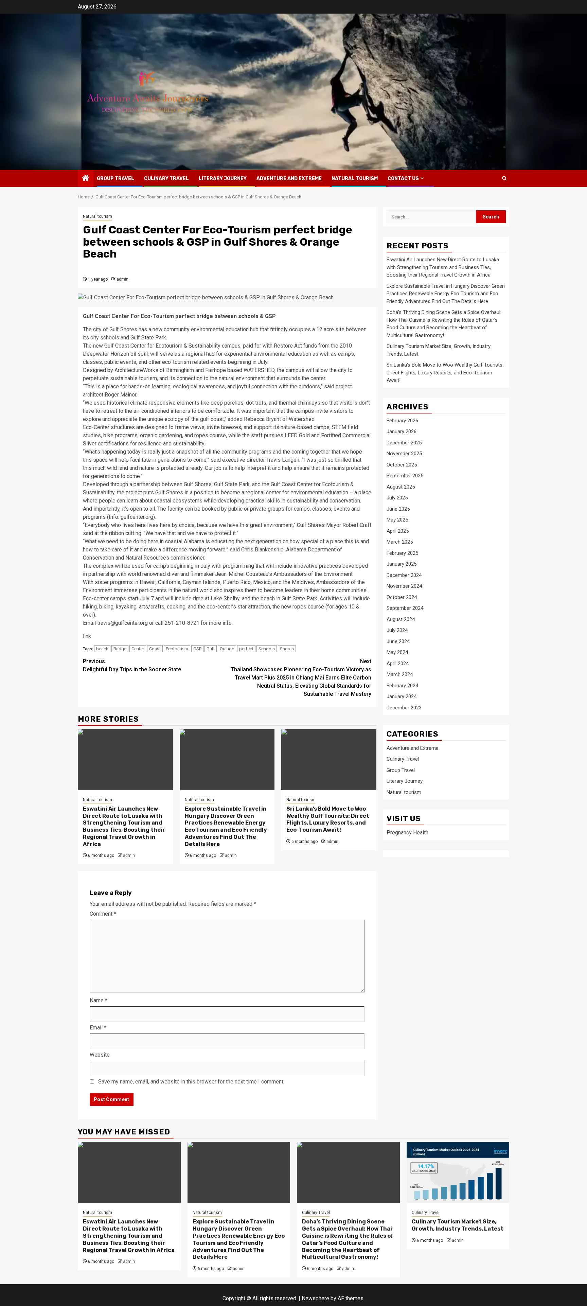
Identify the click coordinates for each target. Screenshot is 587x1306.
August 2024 (401, 619)
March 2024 (400, 675)
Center (137, 648)
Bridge (119, 648)
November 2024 (404, 586)
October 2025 (402, 465)
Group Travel (115, 178)
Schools (267, 648)
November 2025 (404, 454)
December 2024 (404, 575)
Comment (103, 914)
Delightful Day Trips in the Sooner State (132, 665)
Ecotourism (177, 648)
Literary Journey (223, 178)
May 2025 (397, 520)
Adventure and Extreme (289, 178)
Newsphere (315, 1298)
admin (122, 279)
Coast (155, 648)
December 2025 (404, 443)
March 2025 (400, 542)
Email (98, 1027)
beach (102, 648)
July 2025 (397, 498)
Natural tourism (355, 178)
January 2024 (401, 697)
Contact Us (403, 178)
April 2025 (398, 531)
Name (98, 1000)
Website (100, 1055)
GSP (197, 648)
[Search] (504, 178)
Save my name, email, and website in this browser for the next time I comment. (191, 1081)
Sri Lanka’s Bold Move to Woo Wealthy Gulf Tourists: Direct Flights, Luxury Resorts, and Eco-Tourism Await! (327, 819)
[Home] (85, 178)
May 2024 (397, 653)
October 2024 (402, 597)
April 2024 (398, 663)
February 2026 (402, 421)
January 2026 (401, 432)
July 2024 (397, 631)
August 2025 (401, 487)
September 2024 (405, 608)
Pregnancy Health (407, 833)
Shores (287, 648)
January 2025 (401, 564)
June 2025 (398, 509)
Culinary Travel (166, 178)
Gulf (211, 648)
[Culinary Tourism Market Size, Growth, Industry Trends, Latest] (458, 1172)
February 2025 (402, 553)
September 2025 (405, 476)
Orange (227, 648)
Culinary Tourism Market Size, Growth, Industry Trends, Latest (457, 1225)
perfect (246, 648)
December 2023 (404, 708)
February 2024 (402, 686)
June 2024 (398, 641)
